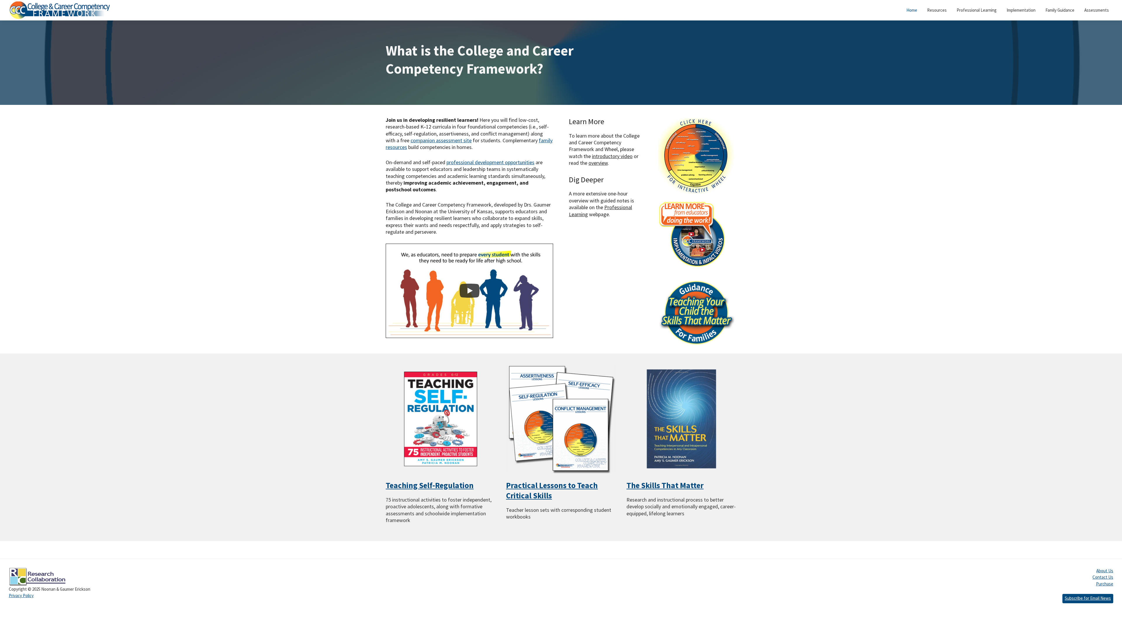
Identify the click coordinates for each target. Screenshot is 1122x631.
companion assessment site (441, 140)
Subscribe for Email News (1088, 598)
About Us (1104, 570)
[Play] (469, 291)
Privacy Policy (21, 595)
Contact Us (1102, 577)
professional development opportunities (490, 162)
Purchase (1104, 584)
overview (598, 163)
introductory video (612, 156)
